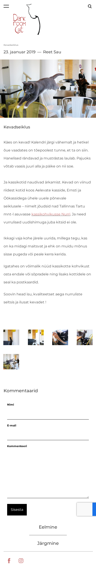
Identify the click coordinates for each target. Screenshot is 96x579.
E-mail (11, 425)
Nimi (10, 404)
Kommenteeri (17, 446)
